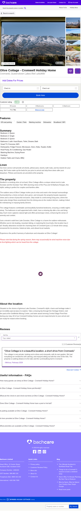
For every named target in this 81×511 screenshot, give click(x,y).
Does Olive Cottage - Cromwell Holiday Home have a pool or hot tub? (26, 403)
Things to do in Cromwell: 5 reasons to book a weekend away (68, 472)
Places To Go (63, 7)
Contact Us (62, 2)
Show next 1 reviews (73, 370)
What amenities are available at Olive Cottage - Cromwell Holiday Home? (27, 426)
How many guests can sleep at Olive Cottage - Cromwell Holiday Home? (27, 381)
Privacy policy (35, 464)
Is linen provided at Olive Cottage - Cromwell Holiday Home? (22, 418)
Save (70, 71)
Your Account (74, 2)
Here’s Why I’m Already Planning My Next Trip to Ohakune (70, 478)
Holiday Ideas (74, 7)
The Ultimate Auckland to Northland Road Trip (67, 465)
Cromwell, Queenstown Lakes (22, 73)
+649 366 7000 (14, 480)
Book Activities (40, 2)
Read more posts (64, 489)
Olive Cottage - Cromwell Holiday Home (28, 70)
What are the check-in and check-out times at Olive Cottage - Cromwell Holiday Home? (32, 396)
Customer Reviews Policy (38, 467)
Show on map (39, 110)
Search (74, 506)
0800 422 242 (16, 477)
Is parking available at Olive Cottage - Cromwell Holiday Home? (24, 411)
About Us (33, 473)
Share (78, 71)
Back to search (8, 13)
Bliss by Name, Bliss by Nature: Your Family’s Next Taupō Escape (69, 484)
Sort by (5, 335)
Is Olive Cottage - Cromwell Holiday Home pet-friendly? (20, 388)
